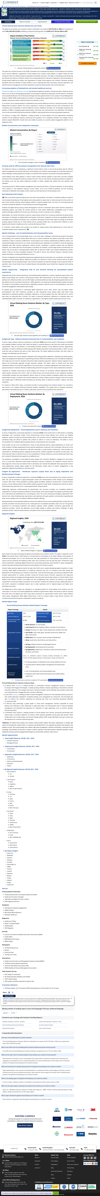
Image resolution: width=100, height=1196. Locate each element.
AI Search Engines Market (46, 1025)
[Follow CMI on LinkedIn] (84, 1157)
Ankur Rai (5, 998)
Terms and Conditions (73, 1164)
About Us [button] (35, 3)
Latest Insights (45, 3)
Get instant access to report (55, 680)
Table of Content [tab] (24, 22)
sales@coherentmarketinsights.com (13, 1157)
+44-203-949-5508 (59, 1150)
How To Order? (71, 1161)
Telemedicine (6, 91)
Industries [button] (53, 3)
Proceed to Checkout (87, 63)
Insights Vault (63, 3)
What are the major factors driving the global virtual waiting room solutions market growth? (28, 1055)
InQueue (15, 694)
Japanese (5, 1013)
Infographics (54, 1164)
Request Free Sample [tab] (63, 22)
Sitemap (69, 1174)
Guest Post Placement (56, 1171)
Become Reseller (71, 1157)
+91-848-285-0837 (89, 1150)
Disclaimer (70, 1171)
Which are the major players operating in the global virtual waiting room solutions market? (28, 1086)
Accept (55, 1193)
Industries (37, 1161)
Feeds (68, 1178)
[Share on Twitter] (12, 992)
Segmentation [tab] (42, 22)
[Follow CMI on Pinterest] (95, 1157)
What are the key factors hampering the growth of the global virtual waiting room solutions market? (31, 1066)
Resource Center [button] (74, 3)
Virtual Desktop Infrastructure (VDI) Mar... (13, 1025)
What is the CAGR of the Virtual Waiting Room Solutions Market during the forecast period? (28, 1047)
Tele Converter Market (45, 1028)
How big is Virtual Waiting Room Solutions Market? (16, 1037)
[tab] (8, 21)
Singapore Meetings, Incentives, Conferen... (14, 1021)
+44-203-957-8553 (47, 1150)
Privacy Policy (48, 1193)
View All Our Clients (25, 1125)
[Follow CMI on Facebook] (91, 1157)
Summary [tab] (8, 22)
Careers (53, 1178)
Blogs (52, 1168)
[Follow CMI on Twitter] (88, 1157)
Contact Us (37, 1168)
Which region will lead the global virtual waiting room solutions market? (22, 1095)
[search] (95, 2)
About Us (37, 1157)
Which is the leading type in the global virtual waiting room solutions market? (24, 1078)
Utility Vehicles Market (8, 1028)
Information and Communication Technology (70, 16)
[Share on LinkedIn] (9, 992)
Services (37, 1164)
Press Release (54, 1161)
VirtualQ (18, 685)
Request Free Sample (54, 68)
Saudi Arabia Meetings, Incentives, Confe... (50, 1021)
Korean (13, 1013)
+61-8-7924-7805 (74, 1150)
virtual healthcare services (20, 91)
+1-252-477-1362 (32, 1150)
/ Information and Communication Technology (14, 6)
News (52, 1174)
